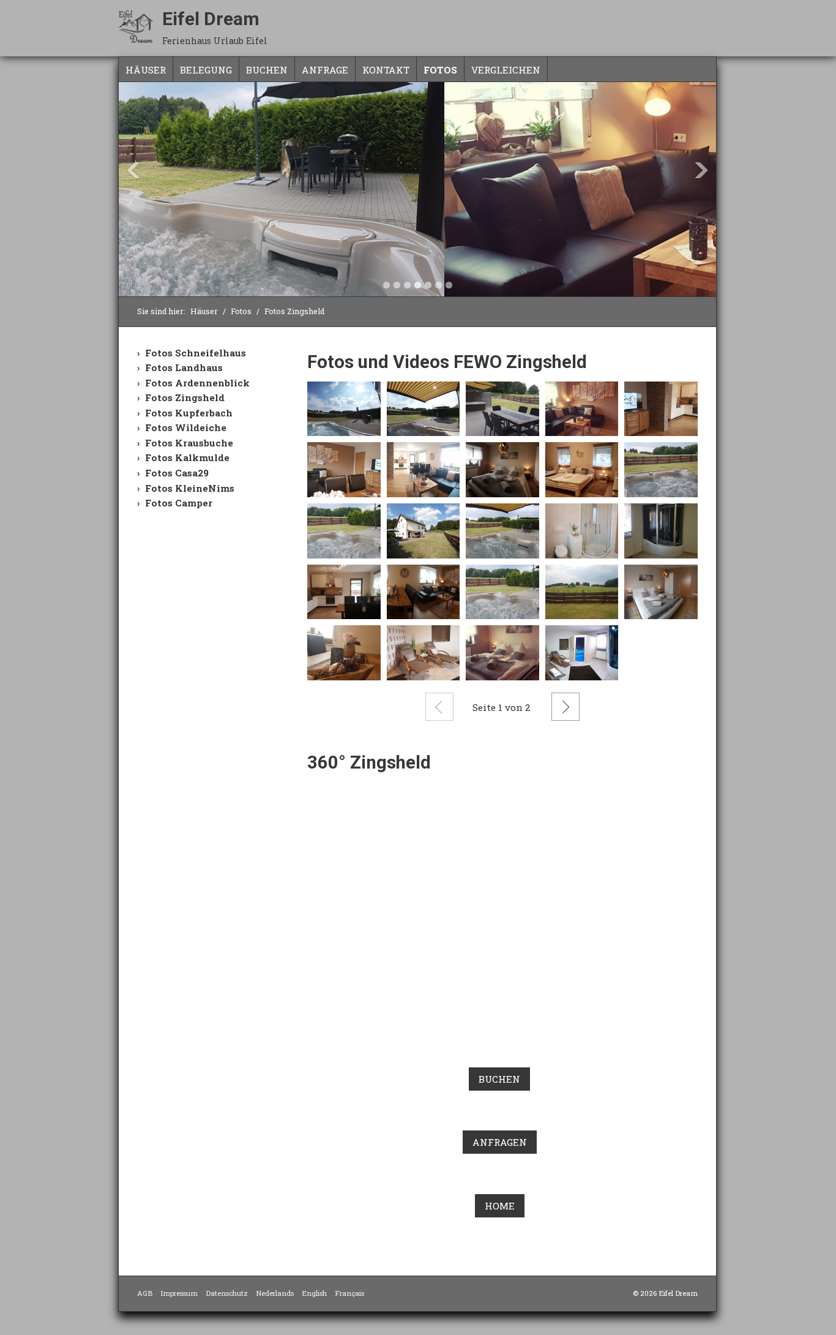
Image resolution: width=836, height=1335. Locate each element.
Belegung (206, 70)
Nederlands (275, 1293)
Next (701, 170)
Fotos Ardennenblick (197, 383)
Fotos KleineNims (189, 488)
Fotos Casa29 (177, 473)
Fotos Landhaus (184, 367)
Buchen (267, 70)
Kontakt (385, 70)
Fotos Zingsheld (185, 397)
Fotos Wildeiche (185, 427)
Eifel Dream (210, 18)
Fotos (440, 70)
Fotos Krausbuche (189, 443)
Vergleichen (505, 70)
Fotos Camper (178, 503)
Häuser (145, 70)
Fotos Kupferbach (189, 413)
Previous (133, 170)
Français (349, 1293)
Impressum (179, 1293)
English (314, 1293)
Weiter (565, 707)
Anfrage (325, 70)
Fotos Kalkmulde (187, 457)
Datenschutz (227, 1293)
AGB (144, 1293)
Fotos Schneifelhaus (195, 353)
